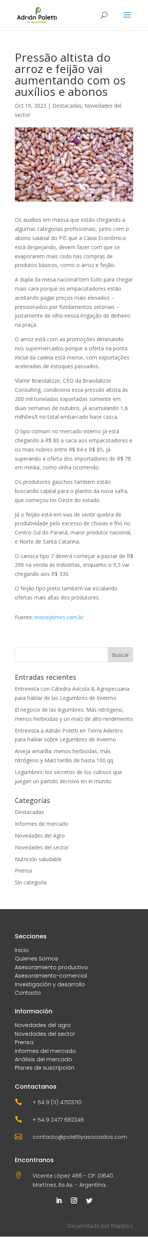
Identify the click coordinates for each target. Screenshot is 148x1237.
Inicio (22, 950)
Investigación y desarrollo (50, 984)
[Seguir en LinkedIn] (59, 1200)
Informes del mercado (45, 1051)
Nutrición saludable (38, 859)
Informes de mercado (41, 823)
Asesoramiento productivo (51, 967)
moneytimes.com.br (59, 617)
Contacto (28, 993)
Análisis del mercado (43, 1059)
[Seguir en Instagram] (74, 1200)
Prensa (23, 870)
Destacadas (67, 105)
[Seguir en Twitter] (89, 1200)
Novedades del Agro (40, 835)
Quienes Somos (36, 958)
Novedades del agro (43, 1025)
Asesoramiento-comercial (51, 975)
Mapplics (122, 1225)
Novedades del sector (42, 847)
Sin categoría (31, 882)
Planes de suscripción (44, 1068)
